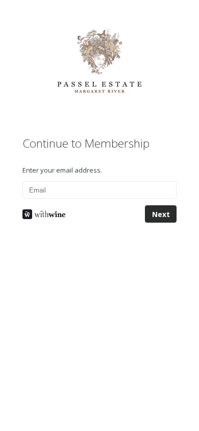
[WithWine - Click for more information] (77, 214)
